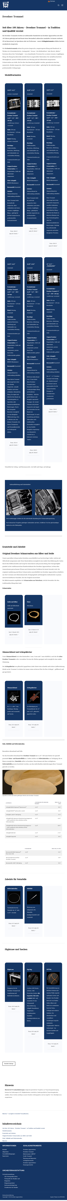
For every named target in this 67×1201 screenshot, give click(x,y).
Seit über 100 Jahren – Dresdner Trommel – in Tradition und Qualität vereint (23, 1128)
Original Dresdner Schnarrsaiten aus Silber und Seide (17, 1135)
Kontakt (4, 1149)
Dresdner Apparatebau (29, 1149)
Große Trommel (27, 1156)
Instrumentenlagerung (10, 1185)
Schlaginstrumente (28, 1160)
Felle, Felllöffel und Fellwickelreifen (12, 1138)
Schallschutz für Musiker (11, 1187)
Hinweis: (4, 1141)
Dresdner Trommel (28, 1151)
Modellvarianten (7, 1131)
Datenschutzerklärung (8, 1195)
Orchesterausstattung (8, 1174)
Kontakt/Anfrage (8, 1063)
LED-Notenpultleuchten (10, 1176)
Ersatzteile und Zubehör (9, 1133)
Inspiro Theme (54, 1197)
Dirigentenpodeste (9, 1183)
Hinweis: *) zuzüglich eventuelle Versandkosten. (15, 1113)
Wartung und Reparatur (29, 1158)
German (52, 1)
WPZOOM (62, 1197)
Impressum (5, 1156)
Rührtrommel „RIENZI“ (29, 1154)
